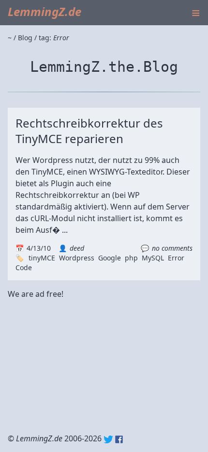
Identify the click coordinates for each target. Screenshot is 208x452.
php (131, 257)
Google (109, 257)
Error (176, 257)
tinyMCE (42, 257)
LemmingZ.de (44, 11)
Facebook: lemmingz (119, 439)
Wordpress (76, 257)
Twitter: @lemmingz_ (108, 439)
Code (23, 267)
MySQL (153, 257)
